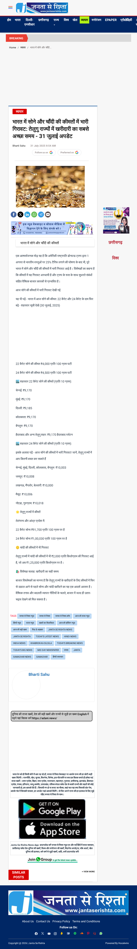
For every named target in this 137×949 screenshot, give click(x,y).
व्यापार (84, 20)
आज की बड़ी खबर (20, 629)
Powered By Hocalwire (117, 943)
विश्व (66, 20)
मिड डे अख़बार (37, 629)
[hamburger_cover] (10, 7)
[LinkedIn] (27, 213)
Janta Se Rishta (22, 636)
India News (19, 643)
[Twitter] (20, 213)
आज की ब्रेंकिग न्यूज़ (67, 623)
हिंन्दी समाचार (58, 657)
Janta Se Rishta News (60, 629)
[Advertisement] (68, 77)
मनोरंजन (96, 20)
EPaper (111, 20)
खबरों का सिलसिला (46, 623)
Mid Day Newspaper (48, 650)
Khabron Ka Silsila (41, 643)
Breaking (16, 38)
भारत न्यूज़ (30, 623)
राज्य (56, 20)
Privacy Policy (61, 921)
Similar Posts (18, 874)
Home (12, 47)
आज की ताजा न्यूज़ (82, 616)
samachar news (22, 657)
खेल (75, 20)
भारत (18, 20)
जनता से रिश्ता (44, 616)
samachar (42, 657)
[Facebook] (14, 213)
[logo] (42, 7)
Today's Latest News (47, 636)
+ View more (88, 871)
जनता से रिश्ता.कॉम (62, 616)
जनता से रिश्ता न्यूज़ (26, 616)
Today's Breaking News (70, 643)
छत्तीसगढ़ (43, 20)
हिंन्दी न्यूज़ (17, 623)
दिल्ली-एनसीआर (29, 22)
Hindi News (70, 636)
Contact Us (43, 921)
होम (9, 20)
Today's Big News (22, 650)
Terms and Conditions (86, 921)
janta (77, 650)
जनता (66, 650)
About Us (28, 921)
